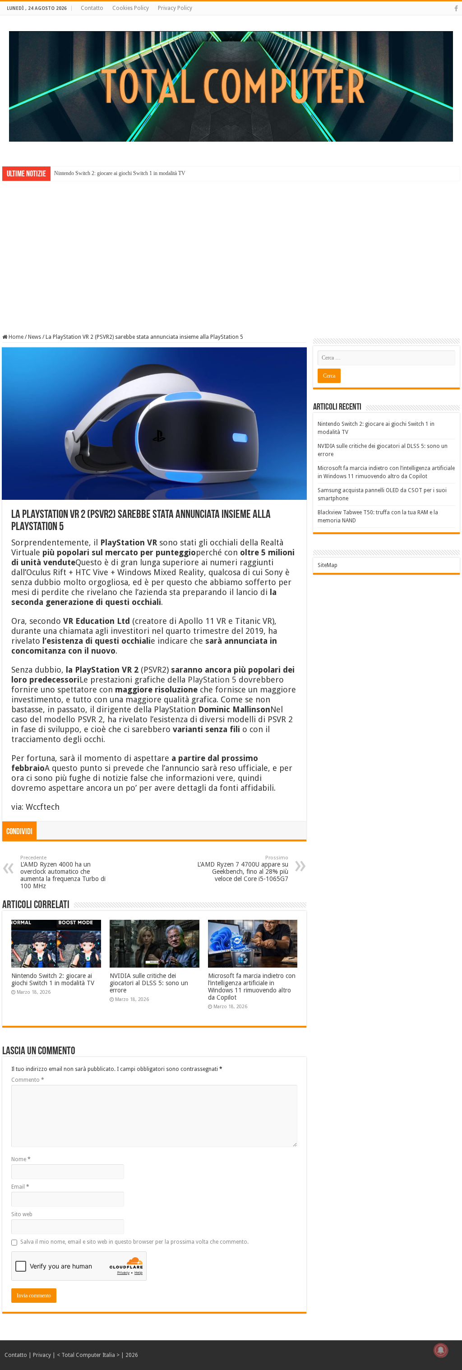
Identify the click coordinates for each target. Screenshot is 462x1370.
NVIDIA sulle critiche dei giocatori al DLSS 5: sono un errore (149, 983)
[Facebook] (456, 8)
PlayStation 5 (212, 679)
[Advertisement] (231, 251)
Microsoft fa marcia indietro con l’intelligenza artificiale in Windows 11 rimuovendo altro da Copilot (252, 986)
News (34, 337)
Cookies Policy (130, 8)
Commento (27, 1080)
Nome (21, 1159)
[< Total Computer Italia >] (231, 85)
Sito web (21, 1214)
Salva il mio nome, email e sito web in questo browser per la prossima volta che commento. (134, 1242)
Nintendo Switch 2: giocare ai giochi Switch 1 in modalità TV (119, 173)
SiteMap (327, 565)
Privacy (42, 1355)
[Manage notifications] (441, 1350)
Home (15, 337)
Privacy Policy (175, 8)
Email (20, 1187)
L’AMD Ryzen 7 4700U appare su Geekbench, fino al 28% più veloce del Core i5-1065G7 (242, 868)
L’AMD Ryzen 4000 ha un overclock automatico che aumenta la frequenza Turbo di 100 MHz (63, 872)
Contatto (92, 8)
